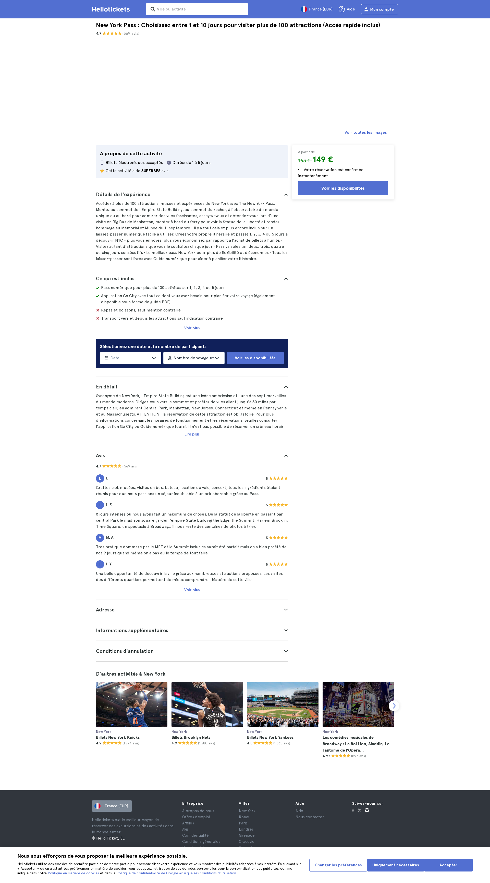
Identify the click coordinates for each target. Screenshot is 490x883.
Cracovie (246, 841)
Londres (246, 829)
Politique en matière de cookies (74, 873)
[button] (192, 194)
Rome (244, 817)
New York (247, 811)
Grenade (247, 835)
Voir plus (192, 328)
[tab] (192, 194)
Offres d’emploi (196, 817)
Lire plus (192, 434)
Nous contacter (310, 817)
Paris (243, 823)
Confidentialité (195, 835)
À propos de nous (198, 811)
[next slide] (394, 705)
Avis (185, 829)
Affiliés (188, 823)
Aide (299, 811)
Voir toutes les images (366, 132)
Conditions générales (201, 841)
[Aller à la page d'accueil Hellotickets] (112, 9)
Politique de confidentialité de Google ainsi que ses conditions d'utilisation (176, 873)
